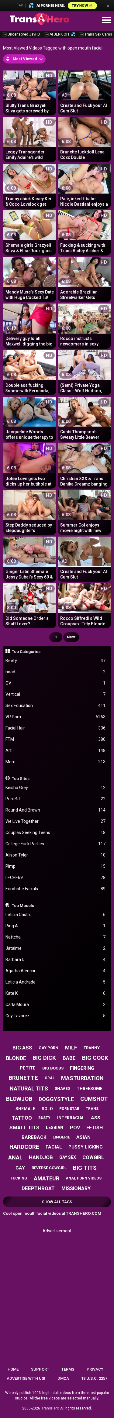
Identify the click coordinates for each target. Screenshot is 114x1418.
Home (13, 1369)
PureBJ (55, 798)
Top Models (23, 905)
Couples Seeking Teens (55, 832)
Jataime (55, 948)
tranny (92, 1047)
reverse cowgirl (49, 1168)
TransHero (50, 1408)
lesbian (54, 1127)
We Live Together (55, 821)
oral (50, 1078)
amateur (46, 1178)
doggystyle (56, 1099)
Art (55, 750)
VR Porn (55, 716)
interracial (71, 1117)
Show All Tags (57, 1202)
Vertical (55, 694)
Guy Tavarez (55, 1015)
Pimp (55, 866)
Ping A (55, 925)
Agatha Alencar (55, 970)
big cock (95, 1057)
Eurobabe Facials (55, 888)
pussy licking (85, 1147)
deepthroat (38, 1188)
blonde (16, 1058)
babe (69, 1058)
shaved (62, 1088)
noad (55, 671)
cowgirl (93, 1157)
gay (20, 1168)
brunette (23, 1077)
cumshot (94, 1098)
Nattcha (55, 937)
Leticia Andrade (55, 982)
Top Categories (26, 651)
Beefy (55, 660)
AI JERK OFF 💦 (60, 34)
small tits (24, 1127)
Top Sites (20, 778)
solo (47, 1108)
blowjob (19, 1098)
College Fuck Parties (55, 843)
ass (95, 1118)
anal (15, 1157)
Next (71, 637)
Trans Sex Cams (96, 34)
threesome (89, 1088)
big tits (85, 1167)
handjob (41, 1157)
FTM (55, 739)
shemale (25, 1108)
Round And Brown (55, 810)
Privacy (95, 1369)
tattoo (22, 1118)
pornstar (69, 1109)
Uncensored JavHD (21, 34)
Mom (55, 761)
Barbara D (55, 959)
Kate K (55, 993)
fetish (94, 1128)
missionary (76, 1188)
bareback (34, 1137)
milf (71, 1048)
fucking (19, 1178)
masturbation (82, 1078)
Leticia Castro (55, 914)
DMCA (63, 1378)
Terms (67, 1369)
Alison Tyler (55, 855)
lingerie (61, 1137)
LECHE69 (55, 877)
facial (54, 1147)
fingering (82, 1068)
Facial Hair (55, 728)
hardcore (24, 1146)
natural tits (29, 1088)
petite (28, 1068)
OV (55, 683)
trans (92, 1109)
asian (83, 1137)
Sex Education (55, 705)
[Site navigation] (106, 20)
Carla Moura (55, 1004)
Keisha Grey (55, 787)
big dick (44, 1057)
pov (75, 1128)
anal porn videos (84, 1178)
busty (44, 1118)
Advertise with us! (26, 1378)
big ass (22, 1048)
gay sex (67, 1157)
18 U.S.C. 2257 (94, 1378)
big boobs (53, 1068)
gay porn (48, 1047)
